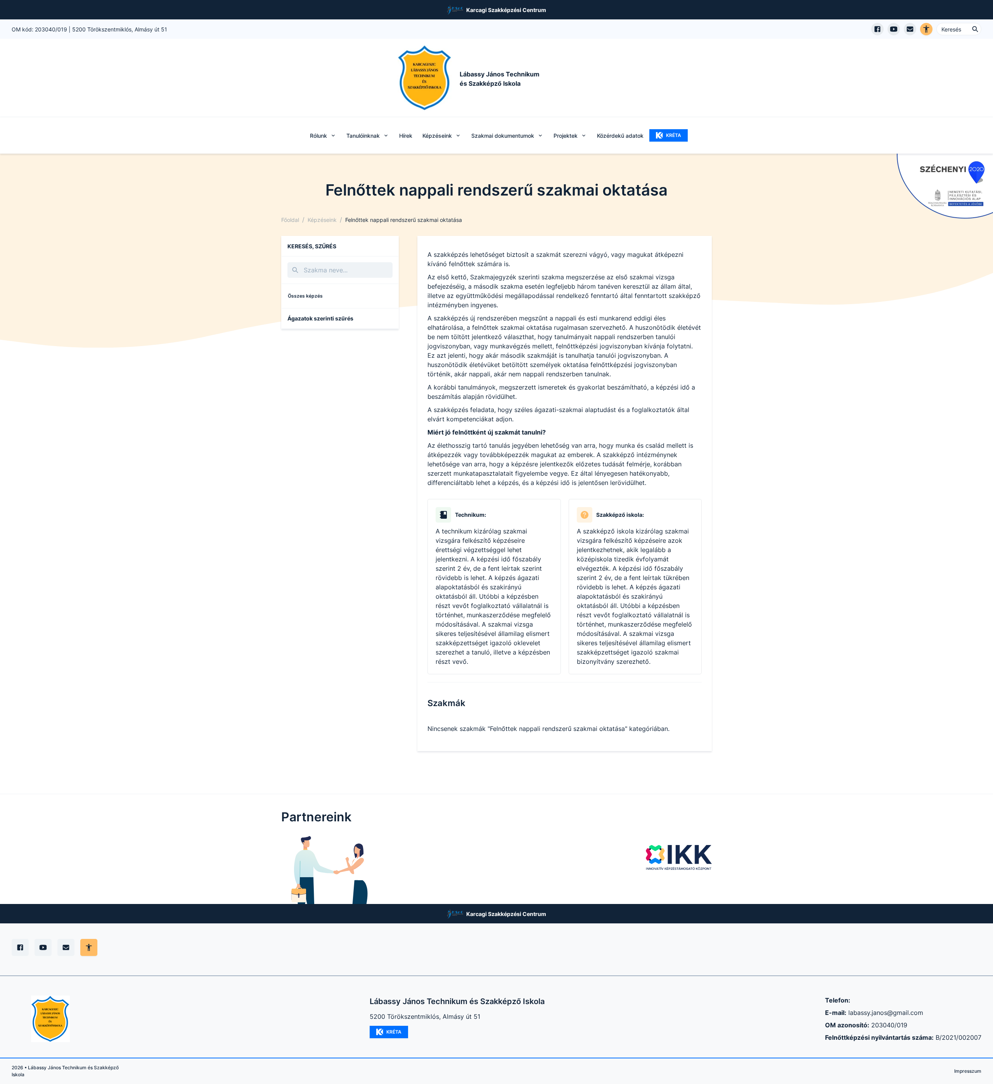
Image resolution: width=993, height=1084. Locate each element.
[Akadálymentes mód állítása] (88, 947)
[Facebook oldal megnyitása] (877, 29)
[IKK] (679, 857)
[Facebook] (20, 947)
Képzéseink (322, 219)
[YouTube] (43, 947)
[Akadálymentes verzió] (926, 29)
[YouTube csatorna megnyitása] (893, 29)
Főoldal (290, 219)
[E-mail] (65, 947)
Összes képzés (305, 296)
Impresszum (967, 1071)
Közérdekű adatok (620, 135)
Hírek (405, 135)
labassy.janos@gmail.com (885, 1012)
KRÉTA (673, 135)
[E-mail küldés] (910, 29)
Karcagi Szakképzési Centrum (506, 10)
